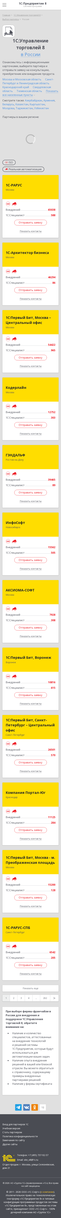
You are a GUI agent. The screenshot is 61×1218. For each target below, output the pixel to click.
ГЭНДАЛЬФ (15, 455)
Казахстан (21, 104)
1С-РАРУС (14, 185)
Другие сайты (9, 1144)
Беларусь (8, 104)
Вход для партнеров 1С (15, 1124)
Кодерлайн (16, 387)
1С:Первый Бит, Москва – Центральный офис (28, 320)
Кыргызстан (37, 104)
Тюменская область (29, 91)
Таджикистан (24, 108)
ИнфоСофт (15, 522)
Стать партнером (12, 1132)
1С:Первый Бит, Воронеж (28, 657)
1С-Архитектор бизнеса (27, 252)
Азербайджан (33, 100)
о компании (47, 1191)
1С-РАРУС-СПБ (18, 927)
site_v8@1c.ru (31, 1159)
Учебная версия (11, 1128)
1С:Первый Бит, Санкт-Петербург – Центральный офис (30, 725)
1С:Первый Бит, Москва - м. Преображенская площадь (30, 860)
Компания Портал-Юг (26, 792)
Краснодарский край (15, 87)
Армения (49, 100)
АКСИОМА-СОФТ (20, 590)
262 (45, 998)
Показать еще (30, 988)
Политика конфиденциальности (20, 1136)
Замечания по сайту (13, 1140)
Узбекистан (41, 108)
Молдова (8, 108)
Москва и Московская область (21, 79)
